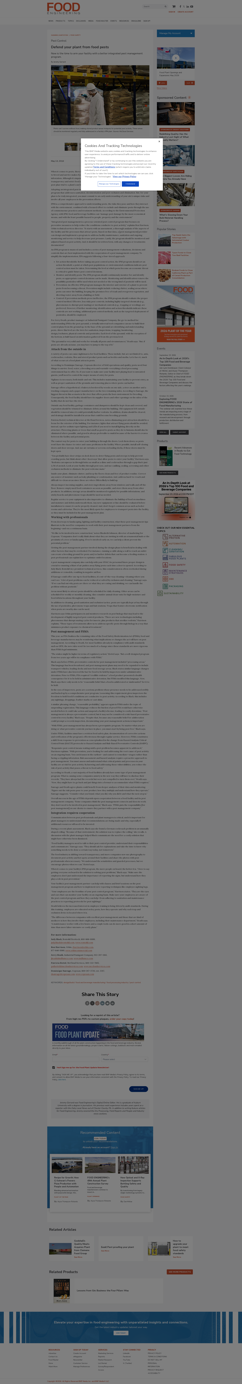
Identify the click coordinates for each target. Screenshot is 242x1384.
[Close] (159, 141)
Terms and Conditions (104, 167)
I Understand (130, 184)
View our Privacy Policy (124, 176)
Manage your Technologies (109, 184)
